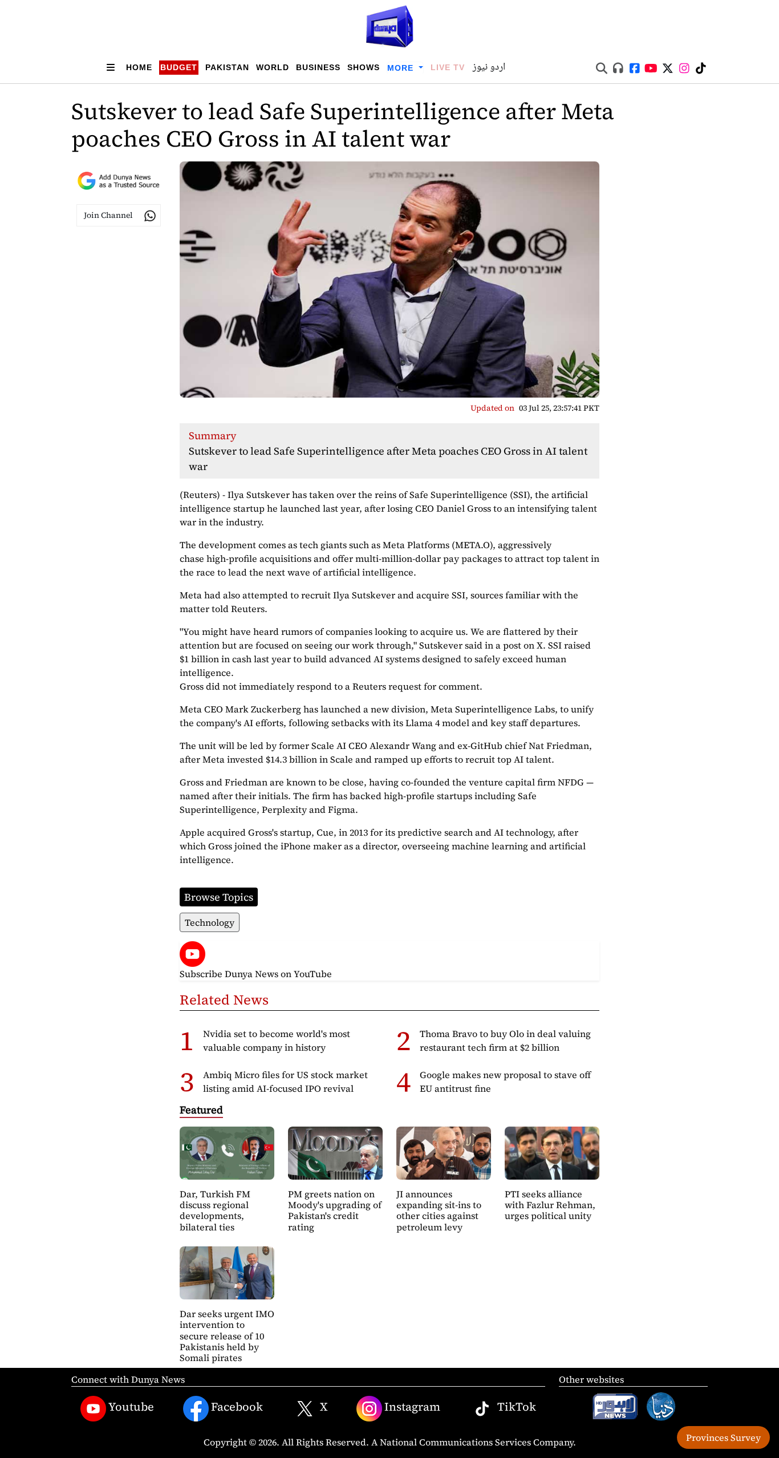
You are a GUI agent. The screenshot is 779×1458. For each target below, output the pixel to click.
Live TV (448, 67)
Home (139, 67)
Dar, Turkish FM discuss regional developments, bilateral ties (215, 1210)
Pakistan (227, 67)
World (272, 67)
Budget (178, 67)
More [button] (401, 67)
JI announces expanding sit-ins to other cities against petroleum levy (438, 1210)
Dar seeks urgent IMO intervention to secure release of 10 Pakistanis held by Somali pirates (227, 1335)
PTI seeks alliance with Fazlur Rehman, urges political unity (550, 1205)
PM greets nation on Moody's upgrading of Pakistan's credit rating (335, 1210)
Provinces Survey (723, 1437)
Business (318, 67)
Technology (209, 922)
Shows (363, 67)
